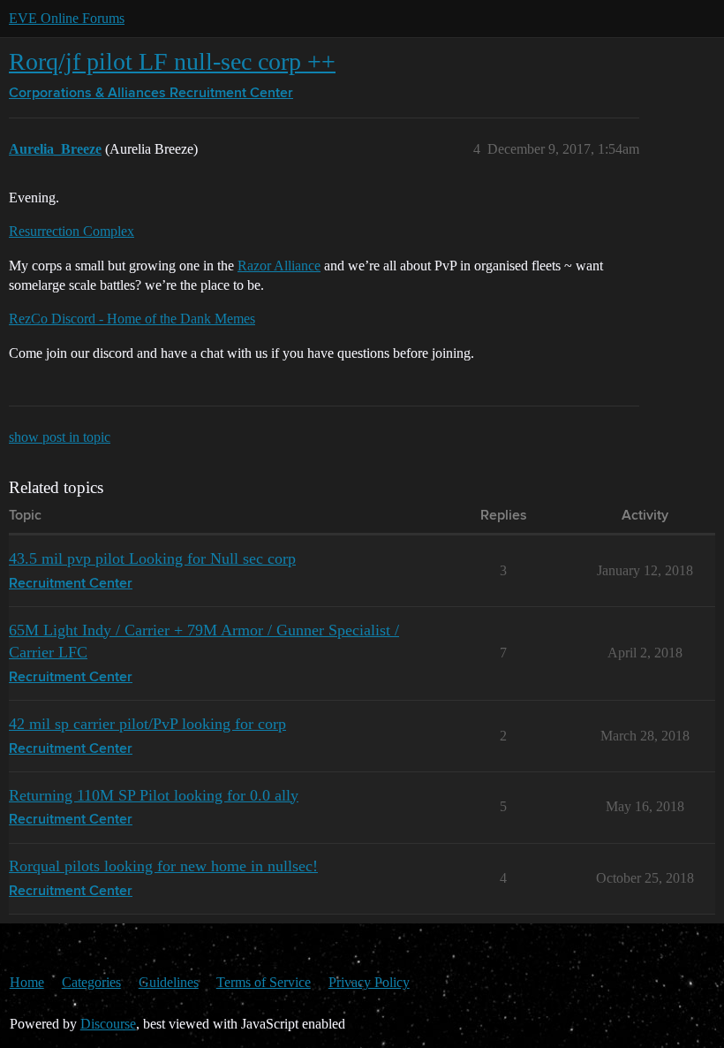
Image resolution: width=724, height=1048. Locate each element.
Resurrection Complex (71, 231)
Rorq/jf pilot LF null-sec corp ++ (172, 61)
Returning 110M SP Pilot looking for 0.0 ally (153, 795)
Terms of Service (263, 982)
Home (27, 982)
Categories (91, 982)
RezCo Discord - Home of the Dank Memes (132, 318)
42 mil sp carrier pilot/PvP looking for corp (147, 724)
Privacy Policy (369, 982)
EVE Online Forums (66, 18)
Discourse (108, 1023)
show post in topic (59, 436)
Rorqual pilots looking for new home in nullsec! (163, 866)
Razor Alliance (279, 265)
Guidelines (169, 982)
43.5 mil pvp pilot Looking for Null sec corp (152, 558)
